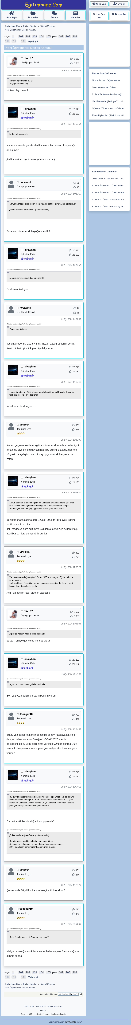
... (16, 36)
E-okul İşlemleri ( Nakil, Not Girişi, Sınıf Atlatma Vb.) (110, 115)
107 (61, 36)
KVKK (79, 1022)
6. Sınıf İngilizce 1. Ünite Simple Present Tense (110, 192)
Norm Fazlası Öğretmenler (106, 80)
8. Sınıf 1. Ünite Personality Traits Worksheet (110, 206)
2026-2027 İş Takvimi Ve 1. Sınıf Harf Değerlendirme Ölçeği (110, 178)
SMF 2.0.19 (29, 1006)
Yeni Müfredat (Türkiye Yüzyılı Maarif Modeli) (110, 101)
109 (75, 36)
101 (21, 36)
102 (28, 36)
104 (41, 36)
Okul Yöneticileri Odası (104, 87)
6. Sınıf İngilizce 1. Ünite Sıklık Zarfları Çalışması (110, 185)
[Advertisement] (110, 45)
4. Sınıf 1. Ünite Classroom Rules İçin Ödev (110, 199)
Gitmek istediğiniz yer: (48, 994)
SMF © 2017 (40, 1006)
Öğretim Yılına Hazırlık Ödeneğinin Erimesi (110, 108)
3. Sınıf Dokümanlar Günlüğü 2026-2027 (110, 94)
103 (35, 36)
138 (23, 41)
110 (7, 41)
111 (14, 41)
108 (68, 36)
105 (48, 36)
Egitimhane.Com (56, 1022)
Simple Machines (54, 1006)
